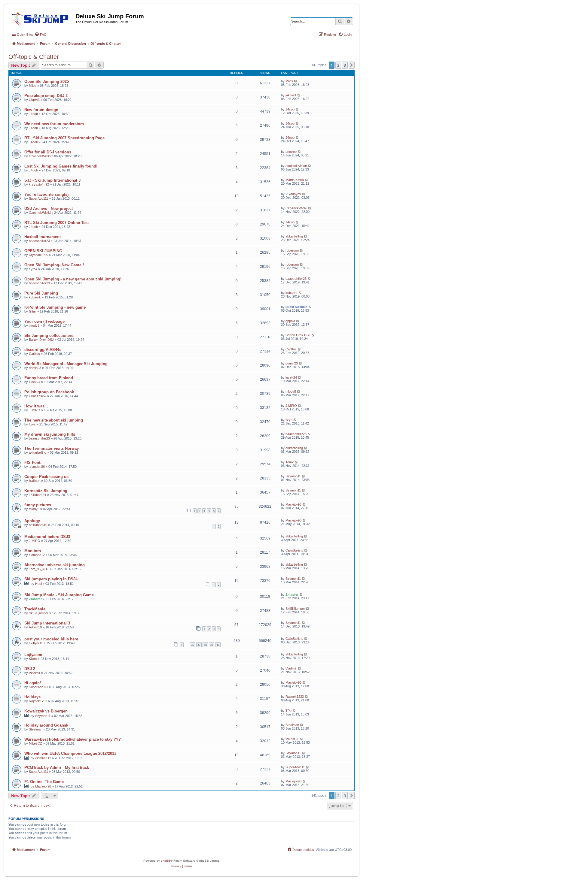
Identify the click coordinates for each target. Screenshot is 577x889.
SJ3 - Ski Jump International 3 (52, 180)
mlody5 (34, 325)
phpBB (165, 860)
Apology (32, 521)
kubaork (35, 297)
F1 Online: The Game (44, 781)
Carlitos (34, 353)
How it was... (36, 406)
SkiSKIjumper (38, 613)
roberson (292, 250)
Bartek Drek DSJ (41, 339)
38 (205, 645)
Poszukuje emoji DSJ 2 (46, 95)
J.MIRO (34, 410)
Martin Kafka (294, 180)
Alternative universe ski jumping (54, 565)
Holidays (32, 697)
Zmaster (35, 599)
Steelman (35, 729)
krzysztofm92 (39, 184)
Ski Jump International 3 (47, 623)
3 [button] (345, 65)
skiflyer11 (36, 643)
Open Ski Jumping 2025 (46, 81)
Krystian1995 (38, 255)
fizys (32, 424)
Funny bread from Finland (48, 378)
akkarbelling (294, 236)
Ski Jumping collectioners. (49, 335)
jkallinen (34, 480)
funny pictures (37, 505)
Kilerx (33, 659)
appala (290, 321)
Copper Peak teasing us (46, 476)
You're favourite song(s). (47, 194)
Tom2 (289, 462)
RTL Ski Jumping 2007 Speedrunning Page (64, 138)
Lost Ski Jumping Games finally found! (60, 166)
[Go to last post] (296, 81)
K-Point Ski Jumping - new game (55, 307)
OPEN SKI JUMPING (43, 251)
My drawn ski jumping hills (49, 434)
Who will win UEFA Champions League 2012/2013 (70, 753)
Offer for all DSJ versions (47, 152)
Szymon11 (293, 476)
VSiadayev (293, 194)
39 (211, 645)
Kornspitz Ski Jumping (45, 490)
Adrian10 (35, 627)
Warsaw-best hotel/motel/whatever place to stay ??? (72, 739)
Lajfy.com (33, 654)
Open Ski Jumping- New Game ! (54, 265)
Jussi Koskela (296, 307)
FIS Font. (32, 462)
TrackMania (34, 609)
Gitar (32, 311)
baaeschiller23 (39, 241)
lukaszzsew (37, 396)
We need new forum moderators (54, 124)
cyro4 (33, 269)
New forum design (41, 109)
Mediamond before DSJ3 (47, 536)
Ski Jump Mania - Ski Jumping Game (59, 595)
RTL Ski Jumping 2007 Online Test (56, 222)
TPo (288, 710)
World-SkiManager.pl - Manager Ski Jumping (66, 363)
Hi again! (32, 683)
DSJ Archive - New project (48, 208)
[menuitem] (41, 34)
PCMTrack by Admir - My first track (56, 767)
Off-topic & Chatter (33, 56)
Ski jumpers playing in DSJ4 (51, 579)
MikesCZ (35, 743)
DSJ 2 (29, 669)
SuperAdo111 (38, 198)
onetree (291, 151)
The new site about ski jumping (53, 420)
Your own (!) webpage (44, 321)
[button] (352, 65)
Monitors (32, 551)
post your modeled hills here (51, 639)
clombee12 (37, 555)
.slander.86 (37, 466)
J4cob (33, 114)
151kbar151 (37, 495)
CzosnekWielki (39, 156)
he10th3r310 (38, 525)
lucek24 (34, 382)
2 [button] (338, 65)
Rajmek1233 (38, 701)
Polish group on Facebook (49, 392)
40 (217, 645)
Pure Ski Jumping (41, 293)
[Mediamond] (41, 17)
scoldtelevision (296, 166)
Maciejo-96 (293, 504)
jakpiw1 (34, 99)
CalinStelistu (294, 550)
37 (198, 645)
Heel (38, 583)
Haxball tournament (42, 236)
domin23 (35, 368)
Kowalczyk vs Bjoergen (46, 711)
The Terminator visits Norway (51, 448)
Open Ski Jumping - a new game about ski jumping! (72, 279)
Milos (32, 85)
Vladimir (34, 673)
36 (192, 645)
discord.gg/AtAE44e (42, 349)
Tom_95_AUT (39, 569)
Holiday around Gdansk (46, 725)
